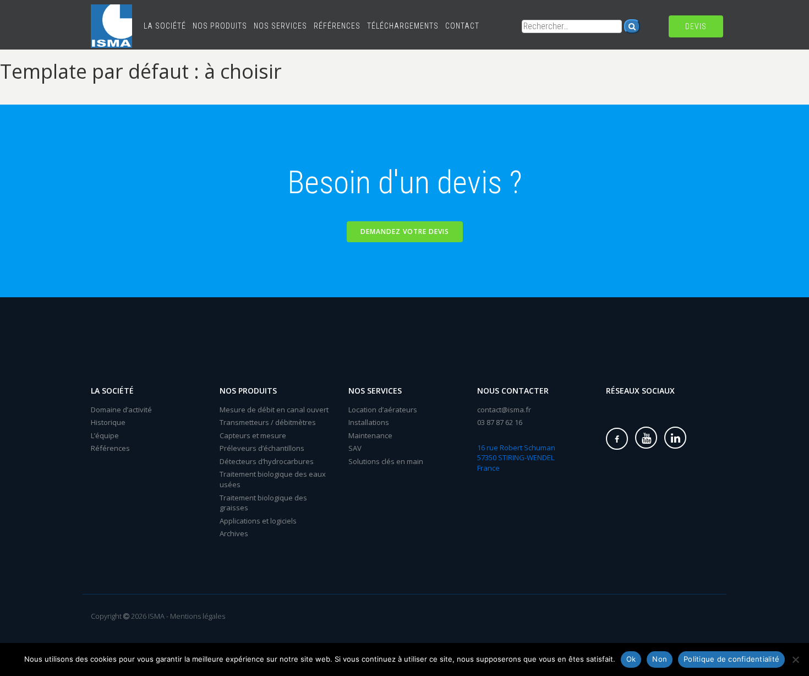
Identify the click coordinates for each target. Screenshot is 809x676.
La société (165, 25)
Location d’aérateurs (382, 410)
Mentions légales (197, 616)
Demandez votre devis (404, 231)
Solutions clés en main (385, 461)
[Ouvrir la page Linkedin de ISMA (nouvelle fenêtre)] (675, 438)
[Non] (795, 659)
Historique (108, 422)
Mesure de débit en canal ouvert (274, 410)
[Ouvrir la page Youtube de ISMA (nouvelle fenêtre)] (646, 438)
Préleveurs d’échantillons (262, 448)
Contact (462, 25)
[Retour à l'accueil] (111, 14)
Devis (696, 26)
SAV (355, 448)
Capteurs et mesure (253, 435)
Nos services (280, 25)
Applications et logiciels (258, 521)
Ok (631, 659)
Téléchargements (403, 25)
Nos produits (220, 25)
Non (659, 659)
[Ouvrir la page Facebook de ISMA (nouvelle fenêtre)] (617, 439)
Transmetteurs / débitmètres (268, 422)
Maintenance (370, 435)
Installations (368, 422)
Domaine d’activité (121, 410)
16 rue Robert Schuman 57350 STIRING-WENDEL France (516, 458)
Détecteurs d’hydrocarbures (267, 461)
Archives (234, 533)
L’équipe (105, 435)
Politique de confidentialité (731, 659)
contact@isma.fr (504, 410)
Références (337, 25)
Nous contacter (513, 390)
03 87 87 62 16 (499, 422)
